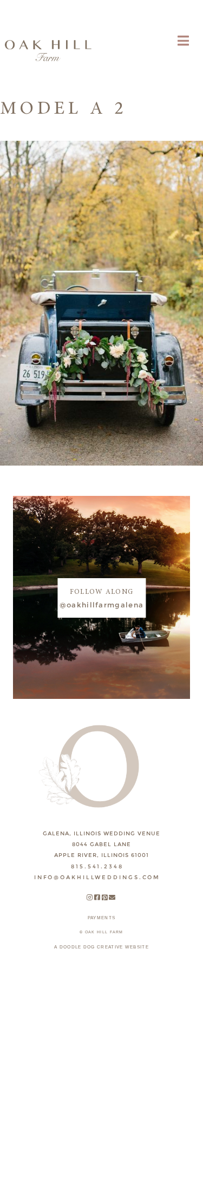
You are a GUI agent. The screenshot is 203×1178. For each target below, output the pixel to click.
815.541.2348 (97, 866)
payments (101, 917)
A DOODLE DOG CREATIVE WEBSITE (101, 947)
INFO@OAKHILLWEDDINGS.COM (97, 877)
